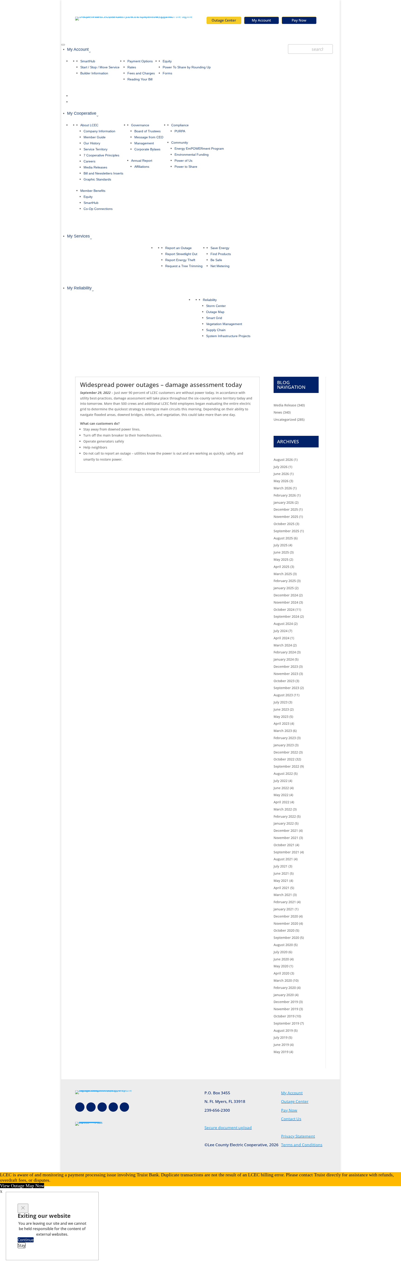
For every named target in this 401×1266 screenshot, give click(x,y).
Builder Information (94, 73)
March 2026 (283, 488)
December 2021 (286, 830)
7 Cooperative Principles (101, 155)
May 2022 (281, 795)
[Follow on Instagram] (91, 1107)
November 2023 (286, 673)
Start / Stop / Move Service (100, 67)
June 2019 (281, 1044)
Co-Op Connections (98, 209)
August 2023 (283, 695)
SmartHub (87, 61)
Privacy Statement (298, 1136)
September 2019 (286, 1023)
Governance (140, 125)
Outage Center (224, 20)
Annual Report (141, 160)
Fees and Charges (141, 73)
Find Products (220, 254)
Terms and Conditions (301, 1144)
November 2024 (286, 602)
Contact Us (291, 1118)
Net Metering (220, 266)
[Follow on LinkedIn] (124, 1107)
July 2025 (281, 545)
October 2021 (284, 845)
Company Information (99, 131)
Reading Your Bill (139, 79)
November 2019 (286, 1009)
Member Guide (95, 137)
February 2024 (285, 652)
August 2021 (283, 859)
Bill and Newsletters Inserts (103, 173)
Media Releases (95, 167)
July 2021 (281, 866)
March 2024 (283, 645)
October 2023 (284, 681)
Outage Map (215, 312)
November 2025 (286, 516)
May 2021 (281, 880)
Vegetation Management (224, 324)
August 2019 (283, 1030)
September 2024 (286, 616)
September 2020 (286, 937)
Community (179, 142)
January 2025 (284, 588)
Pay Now (299, 20)
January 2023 (284, 745)
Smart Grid (214, 318)
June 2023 (281, 709)
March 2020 (283, 980)
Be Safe (216, 260)
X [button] (1, 1191)
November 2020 (286, 923)
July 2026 (281, 467)
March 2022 (283, 809)
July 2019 (281, 1037)
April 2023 (281, 723)
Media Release (285, 405)
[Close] (23, 1208)
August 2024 (283, 623)
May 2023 (281, 716)
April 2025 (281, 566)
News (278, 412)
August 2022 (283, 773)
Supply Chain (216, 330)
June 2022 (281, 788)
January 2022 (284, 823)
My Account (261, 20)
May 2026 (281, 481)
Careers (89, 161)
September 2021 (286, 852)
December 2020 (286, 916)
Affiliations (141, 166)
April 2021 (281, 888)
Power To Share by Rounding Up (187, 67)
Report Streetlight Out (181, 254)
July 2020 (281, 952)
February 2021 (285, 902)
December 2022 (286, 752)
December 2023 (286, 666)
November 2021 (286, 838)
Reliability (210, 300)
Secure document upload (228, 1127)
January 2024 (284, 659)
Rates (131, 67)
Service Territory (95, 149)
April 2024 (281, 638)
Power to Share (186, 166)
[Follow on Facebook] (79, 1107)
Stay (21, 1245)
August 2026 (283, 459)
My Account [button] (78, 49)
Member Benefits (92, 191)
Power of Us (183, 160)
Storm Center (216, 306)
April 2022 (281, 802)
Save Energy (219, 248)
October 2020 (284, 930)
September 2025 (286, 531)
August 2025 (283, 538)
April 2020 (281, 973)
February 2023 (285, 738)
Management (144, 143)
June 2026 (281, 474)
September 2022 (286, 766)
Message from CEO (148, 137)
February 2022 (285, 816)
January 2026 (284, 502)
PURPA (180, 131)
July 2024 (281, 631)
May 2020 (281, 966)
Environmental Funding (192, 154)
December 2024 (286, 595)
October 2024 (284, 609)
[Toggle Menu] (63, 44)
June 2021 (281, 873)
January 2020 (284, 995)
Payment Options (140, 61)
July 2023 (281, 702)
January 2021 (284, 909)
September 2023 (286, 688)
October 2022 (284, 759)
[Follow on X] (102, 1107)
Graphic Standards (97, 179)
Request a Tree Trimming (184, 266)
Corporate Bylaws (147, 149)
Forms (167, 73)
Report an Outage (178, 248)
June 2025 (281, 552)
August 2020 (283, 945)
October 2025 (284, 524)
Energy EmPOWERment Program (199, 148)
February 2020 (285, 987)
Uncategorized (285, 419)
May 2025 (281, 559)
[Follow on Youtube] (113, 1107)
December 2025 (286, 509)
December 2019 (286, 1002)
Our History (92, 143)
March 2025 (283, 574)
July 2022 (281, 781)
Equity (167, 61)
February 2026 (285, 495)
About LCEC (89, 125)
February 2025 (285, 581)
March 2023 (283, 730)
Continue (26, 1239)
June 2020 (281, 959)
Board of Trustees (147, 131)
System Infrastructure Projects (228, 336)
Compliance (180, 125)
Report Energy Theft (180, 260)
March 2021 (283, 895)
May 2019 (281, 1052)
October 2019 (284, 1016)
